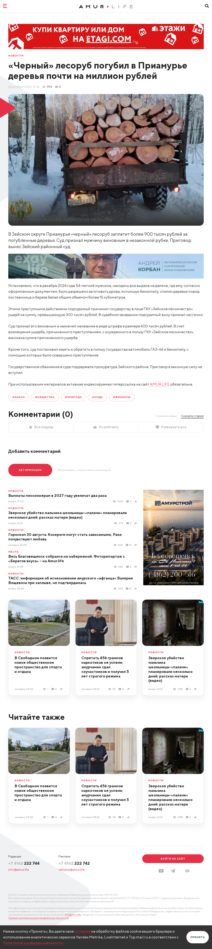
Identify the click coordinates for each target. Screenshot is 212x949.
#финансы (122, 397)
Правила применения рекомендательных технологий (38, 918)
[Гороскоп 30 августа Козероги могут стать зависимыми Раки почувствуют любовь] (136, 545)
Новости (16, 55)
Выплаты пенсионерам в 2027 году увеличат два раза (57, 495)
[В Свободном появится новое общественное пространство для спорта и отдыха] (62, 689)
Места (13, 552)
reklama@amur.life (72, 870)
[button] (187, 870)
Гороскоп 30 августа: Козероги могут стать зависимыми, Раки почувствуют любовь (65, 536)
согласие (82, 931)
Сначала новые (166, 416)
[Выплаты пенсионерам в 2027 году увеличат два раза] (136, 501)
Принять (197, 937)
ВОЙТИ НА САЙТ (173, 858)
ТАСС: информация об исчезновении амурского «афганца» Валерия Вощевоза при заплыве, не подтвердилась (70, 580)
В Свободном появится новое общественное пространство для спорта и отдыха (38, 665)
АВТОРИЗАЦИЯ (30, 469)
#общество (45, 397)
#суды (97, 397)
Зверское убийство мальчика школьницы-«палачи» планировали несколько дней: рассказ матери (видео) (67, 515)
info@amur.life (18, 870)
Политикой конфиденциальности (33, 943)
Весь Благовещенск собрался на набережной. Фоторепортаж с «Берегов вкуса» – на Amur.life (66, 558)
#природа (73, 397)
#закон (18, 397)
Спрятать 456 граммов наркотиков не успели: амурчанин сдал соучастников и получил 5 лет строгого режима (105, 667)
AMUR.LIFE (160, 384)
